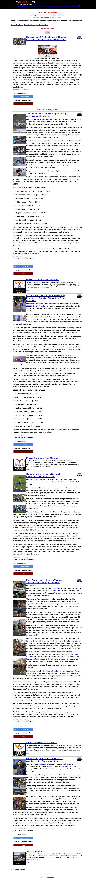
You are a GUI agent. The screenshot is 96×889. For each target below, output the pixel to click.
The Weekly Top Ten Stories (41, 17)
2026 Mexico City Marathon (36, 122)
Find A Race (52, 15)
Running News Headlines (18, 869)
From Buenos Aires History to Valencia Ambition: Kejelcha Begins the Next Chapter (44, 582)
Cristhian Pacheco (37, 304)
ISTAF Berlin (75, 482)
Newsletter (54, 6)
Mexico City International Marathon (42, 279)
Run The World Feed (42, 25)
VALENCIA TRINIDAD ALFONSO (41, 742)
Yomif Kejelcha (58, 588)
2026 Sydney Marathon (67, 766)
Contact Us (64, 6)
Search (70, 6)
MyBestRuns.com (50, 877)
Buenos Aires (56, 591)
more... (28, 290)
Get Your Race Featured (32, 6)
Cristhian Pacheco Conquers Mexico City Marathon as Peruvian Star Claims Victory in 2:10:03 (46, 298)
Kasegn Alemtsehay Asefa (43, 119)
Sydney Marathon (34, 851)
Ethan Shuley (47, 764)
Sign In (23, 103)
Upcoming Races (34, 15)
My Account (17, 6)
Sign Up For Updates (29, 25)
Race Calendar (42, 6)
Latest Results (44, 15)
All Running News (47, 28)
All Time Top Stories (55, 17)
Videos (49, 6)
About (59, 6)
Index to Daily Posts (17, 25)
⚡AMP (28, 89)
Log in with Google (24, 96)
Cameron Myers (40, 479)
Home (12, 6)
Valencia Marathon (52, 671)
